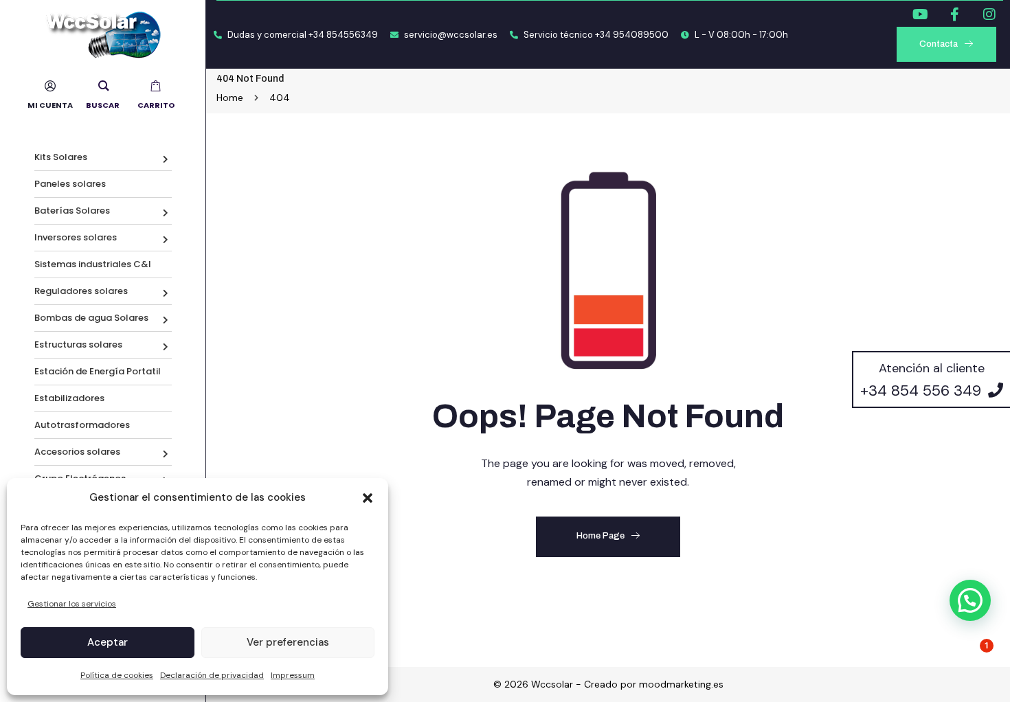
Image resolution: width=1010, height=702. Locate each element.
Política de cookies (116, 675)
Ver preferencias (288, 642)
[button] (367, 498)
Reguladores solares (81, 290)
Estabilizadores (69, 398)
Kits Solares (60, 156)
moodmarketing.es (681, 684)
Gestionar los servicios (71, 603)
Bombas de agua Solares (91, 317)
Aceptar (107, 642)
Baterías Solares (72, 210)
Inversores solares (75, 237)
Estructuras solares (78, 344)
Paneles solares (70, 183)
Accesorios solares (77, 451)
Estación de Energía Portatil (97, 371)
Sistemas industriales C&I (92, 264)
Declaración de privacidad (212, 675)
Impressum (293, 675)
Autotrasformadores (82, 424)
